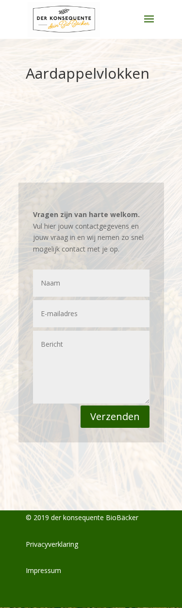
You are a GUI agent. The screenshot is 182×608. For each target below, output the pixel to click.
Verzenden (115, 416)
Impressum (43, 570)
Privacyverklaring (52, 544)
